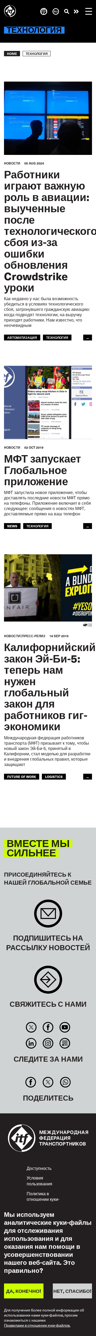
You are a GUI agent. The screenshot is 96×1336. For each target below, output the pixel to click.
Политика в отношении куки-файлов (43, 1199)
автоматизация (22, 337)
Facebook (48, 1027)
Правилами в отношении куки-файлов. (37, 1325)
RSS (65, 1043)
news (12, 526)
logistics (54, 776)
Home (12, 53)
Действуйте (76, 11)
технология (57, 337)
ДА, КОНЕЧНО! (23, 1290)
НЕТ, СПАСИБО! (72, 1290)
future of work (21, 776)
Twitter (31, 1027)
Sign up (48, 916)
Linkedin (31, 1043)
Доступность (39, 1168)
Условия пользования (39, 1180)
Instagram (48, 1043)
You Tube (65, 1027)
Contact (48, 982)
